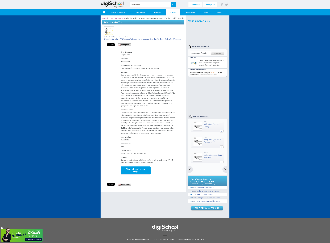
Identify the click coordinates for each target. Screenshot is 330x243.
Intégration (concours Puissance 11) (212, 140)
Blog (206, 12)
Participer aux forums (207, 208)
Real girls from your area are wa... (208, 191)
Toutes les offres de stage (135, 170)
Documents (190, 12)
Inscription (210, 4)
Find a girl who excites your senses (209, 198)
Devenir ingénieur (119, 12)
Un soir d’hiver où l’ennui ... (206, 188)
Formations (140, 12)
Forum (219, 12)
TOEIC (213, 73)
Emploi (173, 12)
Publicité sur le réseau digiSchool (140, 239)
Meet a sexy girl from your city (207, 194)
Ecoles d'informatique (200, 72)
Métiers (157, 12)
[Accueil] (104, 12)
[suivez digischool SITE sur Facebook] (222, 5)
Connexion (195, 4)
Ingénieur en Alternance (208, 75)
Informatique (118, 36)
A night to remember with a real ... (208, 201)
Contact (172, 239)
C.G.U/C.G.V (161, 239)
